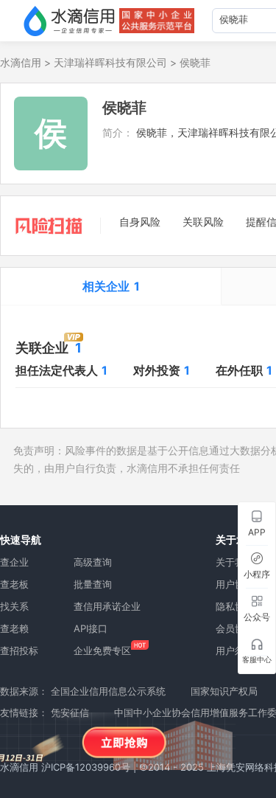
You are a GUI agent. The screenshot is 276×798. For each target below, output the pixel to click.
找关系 (14, 606)
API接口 (90, 628)
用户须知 (235, 650)
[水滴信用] (69, 20)
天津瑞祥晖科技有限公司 (110, 62)
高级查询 (93, 562)
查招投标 (19, 650)
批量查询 (93, 584)
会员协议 (235, 628)
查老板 (14, 584)
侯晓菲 (195, 62)
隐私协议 (235, 606)
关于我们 (235, 562)
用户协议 (235, 584)
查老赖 (14, 628)
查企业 (14, 562)
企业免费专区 (102, 650)
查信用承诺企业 (107, 606)
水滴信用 (20, 62)
